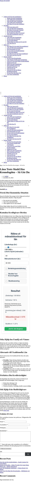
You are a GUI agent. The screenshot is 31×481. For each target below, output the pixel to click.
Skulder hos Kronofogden (13, 275)
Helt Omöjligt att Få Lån (13, 65)
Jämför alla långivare (15, 329)
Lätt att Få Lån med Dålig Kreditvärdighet (18, 61)
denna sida (6, 410)
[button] (21, 16)
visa (6, 189)
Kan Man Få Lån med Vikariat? (15, 30)
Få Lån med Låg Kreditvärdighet (15, 50)
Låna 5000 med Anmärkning (14, 22)
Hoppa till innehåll (5, 0)
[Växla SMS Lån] (28, 125)
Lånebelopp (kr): (11, 244)
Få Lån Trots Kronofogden (14, 58)
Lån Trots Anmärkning (13, 74)
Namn (2, 421)
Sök (1, 451)
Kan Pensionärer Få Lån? (13, 49)
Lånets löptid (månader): (14, 252)
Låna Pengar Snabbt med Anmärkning (17, 59)
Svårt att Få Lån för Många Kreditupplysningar (14, 70)
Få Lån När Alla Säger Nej (14, 73)
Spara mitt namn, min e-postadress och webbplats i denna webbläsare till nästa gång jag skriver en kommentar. (15, 445)
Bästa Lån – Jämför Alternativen (8, 466)
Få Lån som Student (12, 52)
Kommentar (3, 430)
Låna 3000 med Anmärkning (14, 19)
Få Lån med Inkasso (12, 40)
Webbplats (2, 427)
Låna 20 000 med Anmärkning (15, 21)
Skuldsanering (14, 281)
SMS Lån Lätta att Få (12, 27)
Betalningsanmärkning (17, 268)
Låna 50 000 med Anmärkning (15, 28)
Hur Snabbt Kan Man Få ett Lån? (15, 33)
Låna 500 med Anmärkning (14, 37)
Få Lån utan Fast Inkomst (13, 31)
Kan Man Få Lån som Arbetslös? (15, 24)
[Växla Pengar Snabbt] (28, 140)
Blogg (5, 76)
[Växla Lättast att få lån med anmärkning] (28, 96)
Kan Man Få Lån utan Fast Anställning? (17, 53)
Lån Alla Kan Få (11, 43)
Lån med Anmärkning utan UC (15, 34)
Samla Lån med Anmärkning (14, 18)
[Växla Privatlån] (28, 105)
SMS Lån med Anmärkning (14, 64)
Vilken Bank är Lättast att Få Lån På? (17, 42)
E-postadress (4, 424)
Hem (1, 165)
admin (6, 176)
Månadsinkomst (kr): (13, 259)
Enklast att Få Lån (11, 62)
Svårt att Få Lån (11, 68)
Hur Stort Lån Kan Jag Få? (14, 55)
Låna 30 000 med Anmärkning (15, 48)
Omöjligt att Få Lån (12, 67)
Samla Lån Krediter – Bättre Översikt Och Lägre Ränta (14, 465)
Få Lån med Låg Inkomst (13, 39)
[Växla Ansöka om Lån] (28, 115)
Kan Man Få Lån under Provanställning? (17, 46)
